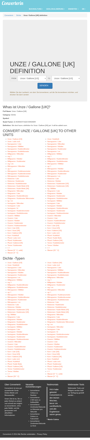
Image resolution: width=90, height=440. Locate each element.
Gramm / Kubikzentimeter (17, 225)
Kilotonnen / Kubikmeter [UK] (58, 186)
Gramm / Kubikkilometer (56, 223)
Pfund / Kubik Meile (54, 238)
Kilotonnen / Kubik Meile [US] (18, 186)
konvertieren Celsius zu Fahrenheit (35, 416)
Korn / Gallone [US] (54, 230)
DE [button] (83, 9)
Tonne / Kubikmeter (15, 245)
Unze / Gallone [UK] (54, 263)
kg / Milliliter (51, 188)
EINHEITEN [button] (72, 9)
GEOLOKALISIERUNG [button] (55, 9)
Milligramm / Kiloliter (15, 159)
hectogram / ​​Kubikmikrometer (18, 211)
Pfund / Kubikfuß (53, 235)
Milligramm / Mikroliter (16, 154)
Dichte (18, 15)
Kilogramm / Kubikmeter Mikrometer (21, 198)
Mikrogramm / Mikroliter (16, 166)
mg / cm (10, 164)
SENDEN (44, 85)
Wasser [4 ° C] (13, 253)
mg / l (10, 156)
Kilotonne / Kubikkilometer (17, 183)
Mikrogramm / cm (53, 176)
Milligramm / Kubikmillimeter (57, 159)
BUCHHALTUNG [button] (35, 9)
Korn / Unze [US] (53, 228)
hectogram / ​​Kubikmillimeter (57, 208)
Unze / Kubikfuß (53, 139)
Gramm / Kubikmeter (15, 223)
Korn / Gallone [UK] (15, 233)
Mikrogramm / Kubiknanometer (19, 171)
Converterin (9, 15)
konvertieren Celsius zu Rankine (35, 393)
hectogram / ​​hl (13, 208)
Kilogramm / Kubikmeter (56, 196)
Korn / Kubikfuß (13, 235)
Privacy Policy (42, 434)
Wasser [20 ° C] (53, 250)
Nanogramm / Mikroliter (56, 144)
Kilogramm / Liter (53, 191)
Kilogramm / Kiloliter (54, 193)
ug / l (49, 166)
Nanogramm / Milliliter (16, 146)
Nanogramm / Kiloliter (55, 146)
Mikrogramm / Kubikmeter (57, 174)
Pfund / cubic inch (14, 238)
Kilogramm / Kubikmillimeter (18, 196)
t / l (9, 248)
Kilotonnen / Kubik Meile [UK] (18, 188)
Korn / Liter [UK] (13, 228)
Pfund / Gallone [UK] (54, 240)
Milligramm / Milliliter (54, 154)
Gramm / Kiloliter (14, 221)
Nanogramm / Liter (54, 141)
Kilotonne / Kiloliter (54, 181)
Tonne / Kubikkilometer (55, 243)
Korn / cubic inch (53, 233)
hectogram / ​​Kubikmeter (56, 211)
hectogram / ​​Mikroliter (16, 203)
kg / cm (10, 201)
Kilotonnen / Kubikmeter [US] (58, 183)
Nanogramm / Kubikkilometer (18, 151)
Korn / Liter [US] (53, 225)
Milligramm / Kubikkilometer (57, 161)
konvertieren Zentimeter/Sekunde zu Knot (37, 423)
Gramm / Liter (13, 218)
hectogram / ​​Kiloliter (54, 206)
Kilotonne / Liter (13, 179)
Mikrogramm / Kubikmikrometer (19, 174)
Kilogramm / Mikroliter (16, 191)
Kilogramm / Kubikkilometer (57, 198)
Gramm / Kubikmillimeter (56, 221)
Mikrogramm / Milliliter (55, 164)
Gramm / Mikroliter (54, 216)
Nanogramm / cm (53, 151)
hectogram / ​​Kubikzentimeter (58, 213)
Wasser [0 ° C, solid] (15, 250)
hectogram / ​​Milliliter (54, 201)
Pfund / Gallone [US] (15, 243)
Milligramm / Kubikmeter (16, 161)
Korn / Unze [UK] (14, 230)
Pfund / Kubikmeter (15, 240)
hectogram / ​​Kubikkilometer (18, 213)
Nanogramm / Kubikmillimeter (18, 149)
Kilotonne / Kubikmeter (16, 181)
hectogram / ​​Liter (53, 203)
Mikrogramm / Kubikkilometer (18, 176)
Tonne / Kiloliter (53, 245)
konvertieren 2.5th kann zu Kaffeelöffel (35, 400)
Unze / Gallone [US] (15, 139)
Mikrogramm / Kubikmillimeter (58, 171)
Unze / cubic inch (14, 141)
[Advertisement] (45, 41)
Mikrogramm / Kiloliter (55, 169)
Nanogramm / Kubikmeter (56, 149)
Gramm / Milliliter (14, 216)
